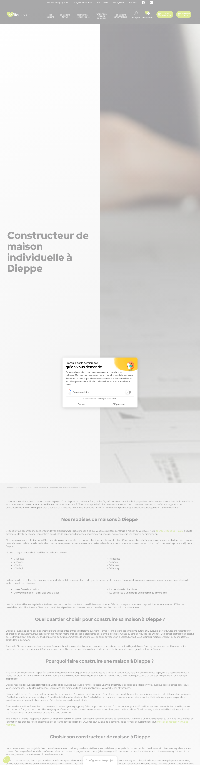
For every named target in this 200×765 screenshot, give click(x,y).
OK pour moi (118, 404)
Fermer (81, 404)
